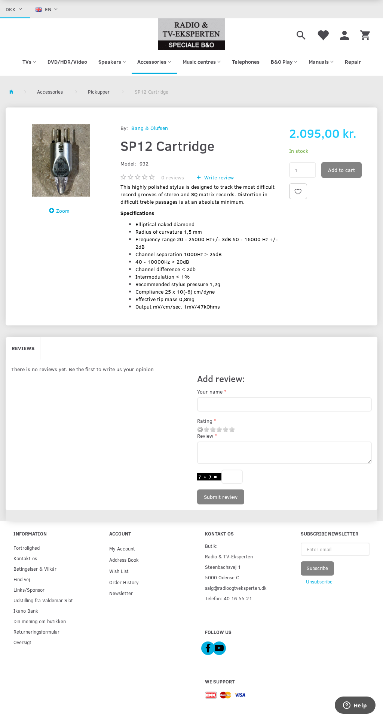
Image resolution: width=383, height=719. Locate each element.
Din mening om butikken (39, 621)
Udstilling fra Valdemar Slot (43, 600)
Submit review (221, 496)
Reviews (23, 348)
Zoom (63, 210)
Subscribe (317, 568)
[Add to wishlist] (298, 191)
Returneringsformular (36, 631)
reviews (172, 177)
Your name (210, 391)
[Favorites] (322, 34)
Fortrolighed (26, 547)
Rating (204, 420)
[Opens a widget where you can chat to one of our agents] (355, 706)
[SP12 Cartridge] (61, 160)
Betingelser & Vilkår (34, 568)
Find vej (21, 579)
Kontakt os (25, 558)
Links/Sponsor (29, 589)
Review (205, 435)
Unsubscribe (319, 581)
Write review (218, 177)
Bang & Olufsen (149, 127)
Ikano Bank (25, 610)
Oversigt (22, 642)
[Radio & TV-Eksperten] (191, 34)
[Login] (344, 34)
